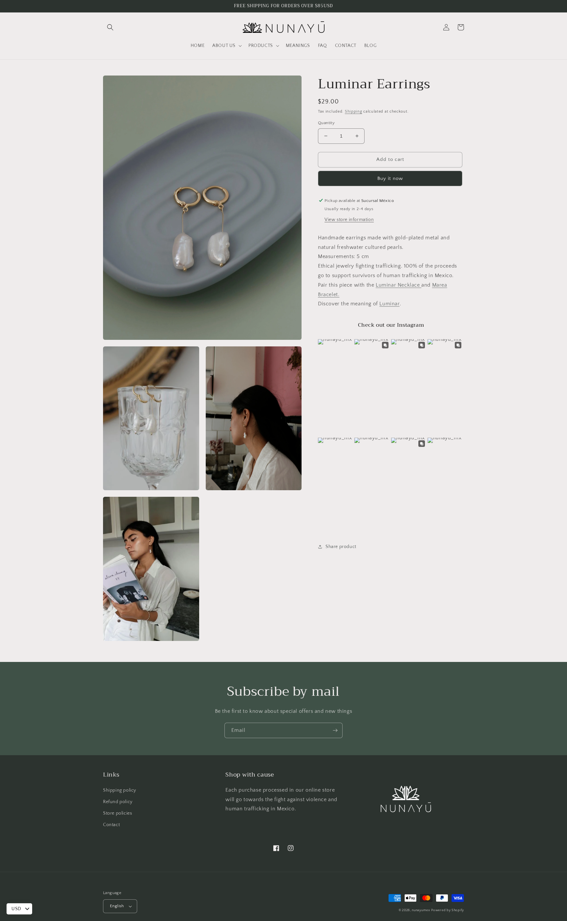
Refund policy (118, 801)
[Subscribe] (335, 730)
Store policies (117, 813)
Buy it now (390, 178)
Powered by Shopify (447, 910)
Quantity (326, 123)
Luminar (389, 304)
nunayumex (421, 910)
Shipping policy (119, 790)
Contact (111, 824)
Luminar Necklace (398, 285)
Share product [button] (341, 546)
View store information (349, 219)
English (117, 906)
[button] (110, 27)
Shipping (353, 111)
